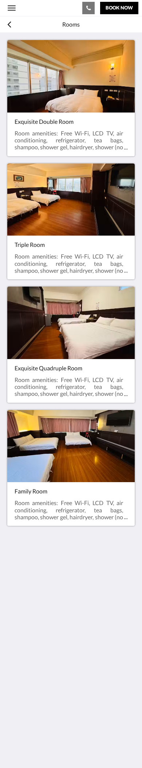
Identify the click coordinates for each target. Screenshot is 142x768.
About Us (19, 701)
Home (15, 676)
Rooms (16, 683)
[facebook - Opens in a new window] (14, 642)
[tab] (71, 664)
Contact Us (21, 695)
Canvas (47, 748)
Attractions (21, 689)
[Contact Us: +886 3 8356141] (88, 8)
